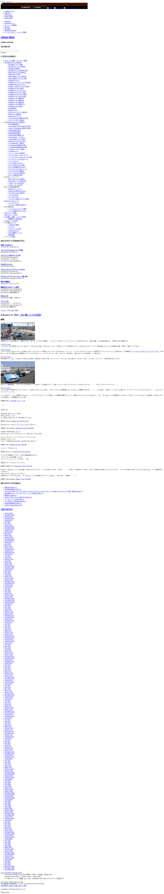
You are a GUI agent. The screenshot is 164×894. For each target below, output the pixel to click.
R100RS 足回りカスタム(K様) (18, 86)
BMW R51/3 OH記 (14, 74)
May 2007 (8, 825)
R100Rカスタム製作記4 (16, 102)
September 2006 (9, 837)
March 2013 (8, 706)
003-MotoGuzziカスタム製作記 (15, 122)
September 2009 (9, 777)
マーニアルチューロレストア (18, 155)
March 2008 (8, 808)
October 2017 (9, 619)
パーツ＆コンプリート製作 (17, 209)
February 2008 (9, 810)
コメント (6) (21, 401)
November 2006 (9, 834)
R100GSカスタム (14, 80)
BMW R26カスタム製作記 (17, 72)
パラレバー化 (5, 310)
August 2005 (8, 859)
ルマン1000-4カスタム (15, 163)
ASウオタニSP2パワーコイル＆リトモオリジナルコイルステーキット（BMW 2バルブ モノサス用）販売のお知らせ (44, 491)
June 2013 (8, 702)
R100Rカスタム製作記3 (16, 100)
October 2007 (9, 816)
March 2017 (8, 631)
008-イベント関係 (10, 213)
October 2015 (9, 660)
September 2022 (9, 552)
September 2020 (9, 568)
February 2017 (9, 632)
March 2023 (8, 545)
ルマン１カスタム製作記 (16, 173)
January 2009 (9, 791)
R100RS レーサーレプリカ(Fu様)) (19, 82)
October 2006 (9, 835)
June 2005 (8, 863)
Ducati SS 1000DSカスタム (17, 191)
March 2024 (8, 535)
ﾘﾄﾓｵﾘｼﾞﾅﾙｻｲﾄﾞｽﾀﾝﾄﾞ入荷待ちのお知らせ (18, 497)
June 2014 (8, 687)
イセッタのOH (13, 195)
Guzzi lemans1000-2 (14, 132)
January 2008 (9, 811)
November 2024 (9, 528)
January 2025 (9, 525)
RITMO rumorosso (10, 30)
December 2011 (9, 731)
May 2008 (8, 805)
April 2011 (8, 745)
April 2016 (8, 649)
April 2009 (8, 786)
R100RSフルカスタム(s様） (17, 96)
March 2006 (8, 847)
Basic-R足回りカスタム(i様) (17, 78)
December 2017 (9, 615)
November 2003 (9, 869)
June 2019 (8, 590)
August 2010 (8, 759)
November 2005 (9, 854)
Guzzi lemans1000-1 (14, 130)
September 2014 (9, 682)
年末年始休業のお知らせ (13, 489)
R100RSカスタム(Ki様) (16, 88)
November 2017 (9, 617)
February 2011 (9, 748)
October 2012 (9, 714)
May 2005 (8, 864)
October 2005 (9, 856)
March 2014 (8, 690)
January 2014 (9, 692)
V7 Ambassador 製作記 (16, 143)
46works (7, 27)
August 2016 (8, 643)
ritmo (7, 401)
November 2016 (9, 637)
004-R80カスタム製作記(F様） (18, 70)
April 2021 (8, 561)
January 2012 (9, 730)
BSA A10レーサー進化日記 (17, 181)
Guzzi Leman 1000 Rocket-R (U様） (19, 126)
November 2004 (9, 868)
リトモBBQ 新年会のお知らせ (15, 501)
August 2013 (8, 699)
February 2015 (9, 673)
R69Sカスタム (13, 110)
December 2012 (9, 711)
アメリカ (11, 227)
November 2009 (9, 774)
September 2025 (9, 518)
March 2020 (8, 576)
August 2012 (8, 718)
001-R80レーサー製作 (15, 64)
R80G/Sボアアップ (14, 116)
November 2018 (9, 600)
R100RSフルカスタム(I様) (17, 92)
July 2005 (7, 861)
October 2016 (9, 639)
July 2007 (7, 822)
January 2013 (9, 709)
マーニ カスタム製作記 (16, 153)
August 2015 (8, 663)
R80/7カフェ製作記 (14, 114)
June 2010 (8, 762)
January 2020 (9, 580)
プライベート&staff (14, 229)
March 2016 (8, 651)
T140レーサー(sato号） (16, 185)
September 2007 (9, 818)
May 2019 (8, 591)
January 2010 (9, 770)
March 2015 (8, 672)
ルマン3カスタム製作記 (16, 171)
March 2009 (8, 788)
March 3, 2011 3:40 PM (23, 479)
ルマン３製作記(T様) (15, 175)
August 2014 (8, 684)
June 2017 (8, 626)
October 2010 (9, 755)
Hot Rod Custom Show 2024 (13, 505)
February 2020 (9, 578)
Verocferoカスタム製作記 (16, 193)
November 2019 (9, 583)
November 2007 (9, 815)
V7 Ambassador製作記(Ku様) (17, 147)
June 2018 (8, 605)
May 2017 (8, 627)
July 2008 (7, 801)
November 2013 (9, 695)
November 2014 (9, 678)
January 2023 (9, 547)
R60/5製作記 (12, 108)
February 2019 (9, 595)
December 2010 (9, 752)
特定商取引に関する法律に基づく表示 (14, 886)
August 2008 (8, 799)
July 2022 (7, 556)
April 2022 (8, 557)
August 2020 (8, 569)
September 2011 (9, 736)
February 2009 (9, 789)
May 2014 (8, 689)
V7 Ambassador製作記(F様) (17, 145)
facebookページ (10, 23)
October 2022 (9, 551)
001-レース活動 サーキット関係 (16, 60)
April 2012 (8, 724)
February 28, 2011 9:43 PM (21, 451)
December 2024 (9, 527)
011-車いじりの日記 (11, 221)
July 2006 (7, 840)
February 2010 (9, 769)
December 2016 (9, 636)
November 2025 (9, 515)
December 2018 (9, 598)
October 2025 (9, 516)
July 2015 (7, 665)
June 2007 (8, 823)
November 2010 (9, 753)
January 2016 (9, 655)
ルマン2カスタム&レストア (17, 169)
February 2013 (9, 707)
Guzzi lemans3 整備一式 (16, 135)
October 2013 (9, 697)
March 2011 (8, 747)
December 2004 (9, 866)
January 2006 (9, 851)
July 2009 (7, 781)
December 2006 (9, 832)
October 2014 (9, 680)
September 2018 (9, 602)
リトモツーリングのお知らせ (14, 499)
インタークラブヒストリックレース (145, 351)
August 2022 (8, 554)
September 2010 (9, 757)
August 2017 (8, 622)
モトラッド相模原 (11, 25)
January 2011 (9, 750)
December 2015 (9, 656)
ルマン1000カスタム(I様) (16, 165)
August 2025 (8, 520)
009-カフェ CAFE (11, 215)
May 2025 (8, 523)
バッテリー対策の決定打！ (17, 205)
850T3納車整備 (13, 124)
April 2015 (8, 670)
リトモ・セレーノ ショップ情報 (15, 32)
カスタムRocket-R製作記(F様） (18, 118)
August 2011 (8, 738)
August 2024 (8, 532)
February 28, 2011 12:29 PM (25, 428)
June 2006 (8, 842)
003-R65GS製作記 (14, 68)
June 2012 (8, 721)
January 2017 (9, 634)
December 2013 (9, 694)
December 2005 (9, 852)
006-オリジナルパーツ (12, 201)
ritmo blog (8, 21)
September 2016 (9, 641)
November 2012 (9, 712)
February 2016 (9, 653)
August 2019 (8, 586)
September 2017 (9, 620)
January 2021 (9, 564)
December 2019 (9, 581)
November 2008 (9, 794)
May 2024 (8, 534)
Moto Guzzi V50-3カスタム (17, 141)
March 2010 (8, 767)
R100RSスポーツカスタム (17, 90)
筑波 (16, 310)
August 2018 (8, 603)
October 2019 (9, 585)
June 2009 (8, 782)
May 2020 (8, 573)
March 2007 (8, 828)
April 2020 (8, 574)
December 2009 (9, 772)
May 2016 (8, 648)
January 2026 (9, 513)
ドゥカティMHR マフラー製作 (18, 199)
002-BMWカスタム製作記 (13, 62)
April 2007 (8, 827)
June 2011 (8, 741)
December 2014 (9, 677)
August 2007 (8, 820)
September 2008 (9, 798)
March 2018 (8, 610)
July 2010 (7, 760)
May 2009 (8, 784)
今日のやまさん (13, 231)
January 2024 (9, 537)
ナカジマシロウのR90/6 (16, 120)
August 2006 (8, 839)
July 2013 (7, 701)
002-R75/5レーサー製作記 (16, 66)
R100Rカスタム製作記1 (16, 98)
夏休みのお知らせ (11, 495)
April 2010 (8, 765)
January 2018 (9, 614)
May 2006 (8, 844)
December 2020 (9, 566)
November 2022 (9, 549)
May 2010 (8, 764)
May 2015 (8, 668)
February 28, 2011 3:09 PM (18, 444)
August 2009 (8, 779)
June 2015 (8, 666)
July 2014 (7, 685)
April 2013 (8, 704)
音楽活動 (11, 235)
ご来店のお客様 (13, 225)
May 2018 (8, 607)
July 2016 (7, 644)
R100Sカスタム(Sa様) (15, 106)
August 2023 (8, 542)
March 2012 (8, 726)
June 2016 (8, 646)
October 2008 (9, 796)
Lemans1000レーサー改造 (16, 139)
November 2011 (9, 733)
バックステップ (13, 203)
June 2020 (8, 571)
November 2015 (9, 658)
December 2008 (9, 793)
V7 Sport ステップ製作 (16, 149)
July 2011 (7, 740)
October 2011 (9, 735)
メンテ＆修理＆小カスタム (17, 211)
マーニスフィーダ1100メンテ (18, 159)
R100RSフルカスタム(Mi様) (17, 94)
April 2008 (8, 806)
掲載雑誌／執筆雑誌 (15, 219)
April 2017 (8, 629)
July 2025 (7, 522)
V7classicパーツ (13, 151)
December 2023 (9, 539)
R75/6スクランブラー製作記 (17, 112)
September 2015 (9, 661)
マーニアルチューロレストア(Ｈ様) (20, 157)
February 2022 (9, 559)
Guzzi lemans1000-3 (14, 133)
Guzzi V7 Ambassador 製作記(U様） (20, 128)
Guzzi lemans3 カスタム (16, 137)
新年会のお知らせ (11, 487)
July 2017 (7, 624)
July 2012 (7, 719)
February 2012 (9, 728)
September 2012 (9, 716)
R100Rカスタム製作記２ (16, 104)
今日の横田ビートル (15, 233)
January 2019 (9, 597)
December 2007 (9, 813)
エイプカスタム (13, 197)
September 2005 (9, 857)
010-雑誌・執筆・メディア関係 (15, 217)
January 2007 (9, 830)
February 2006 (9, 849)
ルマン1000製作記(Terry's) (17, 167)
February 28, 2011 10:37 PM (23, 466)
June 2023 (8, 544)
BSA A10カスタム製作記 (16, 179)
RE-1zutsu (8, 29)
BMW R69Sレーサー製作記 (17, 76)
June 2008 (8, 803)
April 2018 (8, 609)
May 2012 (8, 723)
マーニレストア (13, 161)
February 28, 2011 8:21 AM (19, 421)
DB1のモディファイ (15, 189)
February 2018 (9, 612)
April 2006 (8, 845)
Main (12, 310)
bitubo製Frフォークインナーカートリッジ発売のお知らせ (24, 493)
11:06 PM (13, 401)
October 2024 (9, 530)
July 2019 (7, 588)
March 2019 (8, 593)
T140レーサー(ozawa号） (16, 183)
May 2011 (8, 743)
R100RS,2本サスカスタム (16, 84)
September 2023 (9, 540)
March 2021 (8, 562)
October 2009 (9, 776)
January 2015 (9, 675)
